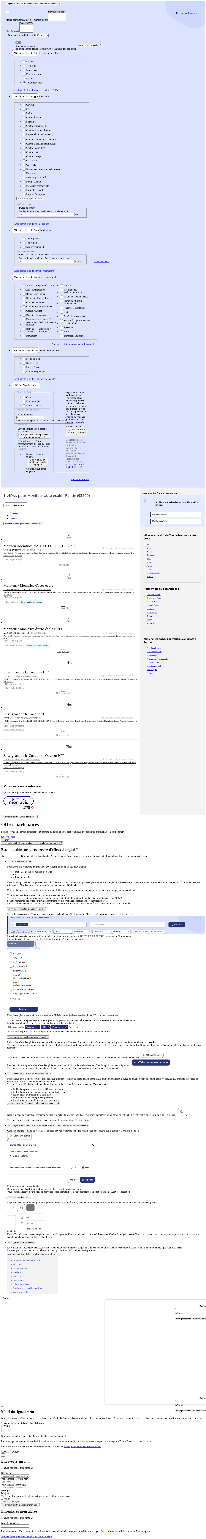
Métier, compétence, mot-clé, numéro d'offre (27, 20)
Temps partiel (32, 242)
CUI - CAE (31, 160)
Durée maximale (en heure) (58, 258)
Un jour (30, 61)
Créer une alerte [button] (101, 261)
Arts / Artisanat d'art (35, 289)
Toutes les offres (34, 82)
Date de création (26, 53)
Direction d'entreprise (36, 315)
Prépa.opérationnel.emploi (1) (40, 134)
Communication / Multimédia (40, 306)
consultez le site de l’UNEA (75, 465)
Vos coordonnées (9, 1479)
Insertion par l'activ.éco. (37, 177)
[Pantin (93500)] (26, 23)
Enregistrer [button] (41, 1536)
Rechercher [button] (186, 13)
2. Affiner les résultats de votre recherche (26, 909)
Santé (66, 312)
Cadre (29, 397)
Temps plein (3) (33, 238)
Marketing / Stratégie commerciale (74, 302)
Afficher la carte (23, 524)
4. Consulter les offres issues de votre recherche (29, 1073)
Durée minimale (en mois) (31, 211)
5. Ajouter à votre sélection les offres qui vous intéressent (33, 1103)
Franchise (30, 173)
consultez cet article (74, 422)
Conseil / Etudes (34, 311)
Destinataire (7, 1473)
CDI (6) (30, 105)
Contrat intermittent (35, 148)
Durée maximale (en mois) (56, 211)
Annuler (5, 1452)
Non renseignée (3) (35, 247)
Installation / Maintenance (76, 296)
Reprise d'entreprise (35, 194)
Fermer (5, 840)
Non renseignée (33, 405)
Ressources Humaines (74, 308)
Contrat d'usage (33, 156)
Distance (13, 518)
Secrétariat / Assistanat (74, 316)
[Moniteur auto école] (57, 12)
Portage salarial (33, 181)
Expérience (26, 350)
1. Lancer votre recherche (19, 861)
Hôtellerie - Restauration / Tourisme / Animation (38, 330)
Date (11, 516)
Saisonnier (31, 121)
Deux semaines (33, 74)
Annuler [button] (16, 1536)
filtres (25, 385)
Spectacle (68, 327)
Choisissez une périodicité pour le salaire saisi (38, 420)
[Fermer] (2, 1406)
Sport (66, 331)
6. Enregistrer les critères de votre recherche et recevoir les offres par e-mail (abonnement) (48, 1125)
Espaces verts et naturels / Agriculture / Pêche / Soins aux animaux (41, 322)
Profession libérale (35, 190)
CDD (29, 109)
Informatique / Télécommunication (73, 291)
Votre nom (23, 1479)
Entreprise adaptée (74, 426)
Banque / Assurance (35, 294)
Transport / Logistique (74, 336)
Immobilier (31, 336)
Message (5, 1490)
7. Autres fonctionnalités (19, 1197)
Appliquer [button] (36, 90)
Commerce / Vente (35, 302)
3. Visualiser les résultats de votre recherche (28, 1037)
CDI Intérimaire (33, 117)
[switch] (18, 42)
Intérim (29, 113)
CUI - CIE (31, 164)
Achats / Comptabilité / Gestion (41, 285)
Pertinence (14, 513)
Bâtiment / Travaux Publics (39, 298)
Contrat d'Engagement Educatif (41, 143)
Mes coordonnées (109, 1531)
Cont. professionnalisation (38, 130)
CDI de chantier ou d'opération (41, 139)
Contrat (26, 96)
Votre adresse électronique (13, 1484)
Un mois (30, 78)
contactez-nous (144, 1441)
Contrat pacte (32, 152)
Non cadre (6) (33, 401)
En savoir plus (8, 837)
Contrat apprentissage (36, 126)
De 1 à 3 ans (32, 363)
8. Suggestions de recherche (20, 1242)
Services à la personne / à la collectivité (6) (77, 321)
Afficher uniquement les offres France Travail (46, 47)
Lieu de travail (12, 31)
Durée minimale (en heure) (32, 258)
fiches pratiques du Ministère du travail (82, 1446)
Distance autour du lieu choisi (22, 35)
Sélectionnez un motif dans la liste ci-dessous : (23, 1423)
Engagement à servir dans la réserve (43, 169)
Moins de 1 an (33, 358)
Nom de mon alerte (10, 1523)
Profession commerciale (37, 186)
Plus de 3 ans (32, 367)
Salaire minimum (24, 414)
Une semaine (32, 70)
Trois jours (31, 65)
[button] (70, 549)
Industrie (68, 285)
